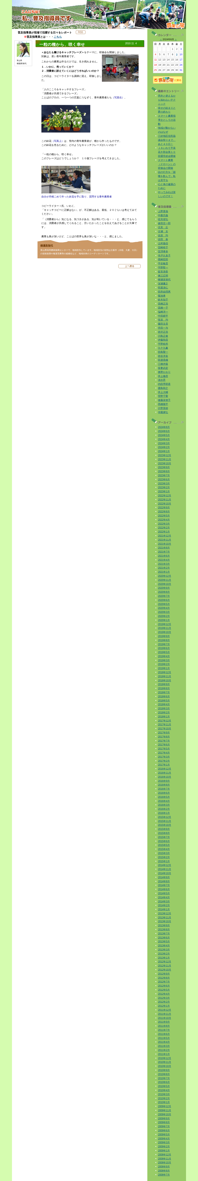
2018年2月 (164, 712)
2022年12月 (164, 495)
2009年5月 (164, 1134)
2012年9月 (164, 973)
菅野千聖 (163, 396)
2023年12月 (164, 455)
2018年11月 (164, 676)
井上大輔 (163, 392)
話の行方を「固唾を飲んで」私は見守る (167, 176)
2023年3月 (164, 483)
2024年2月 (164, 447)
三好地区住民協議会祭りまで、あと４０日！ (167, 139)
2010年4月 (164, 1090)
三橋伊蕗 (163, 363)
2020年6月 (164, 600)
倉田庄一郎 (164, 223)
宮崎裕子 (163, 247)
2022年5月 (164, 515)
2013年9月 (164, 925)
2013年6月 (164, 937)
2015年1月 (164, 861)
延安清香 (163, 271)
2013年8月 (164, 929)
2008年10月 (164, 1162)
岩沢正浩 (163, 331)
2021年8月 (164, 547)
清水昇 (162, 380)
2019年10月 (164, 632)
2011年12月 (164, 1009)
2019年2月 (164, 664)
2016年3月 (164, 804)
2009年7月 (164, 1126)
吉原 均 (163, 235)
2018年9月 (164, 684)
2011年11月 (164, 1014)
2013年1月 (164, 957)
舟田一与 (163, 327)
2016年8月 (164, 784)
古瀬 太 (163, 231)
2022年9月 (164, 507)
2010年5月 (164, 1086)
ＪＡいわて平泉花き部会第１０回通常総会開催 (167, 151)
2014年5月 (164, 893)
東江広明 (163, 275)
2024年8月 (164, 427)
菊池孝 (162, 295)
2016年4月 (164, 801)
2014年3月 (164, 901)
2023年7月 (164, 475)
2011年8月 (164, 1025)
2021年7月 (164, 551)
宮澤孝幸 (163, 251)
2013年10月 (164, 921)
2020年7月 (164, 596)
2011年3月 (164, 1046)
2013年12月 (164, 913)
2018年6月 (164, 696)
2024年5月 (164, 435)
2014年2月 (164, 905)
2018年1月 (164, 716)
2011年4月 (164, 1042)
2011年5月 (164, 1038)
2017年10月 (164, 728)
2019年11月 (164, 628)
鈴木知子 (163, 299)
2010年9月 (164, 1070)
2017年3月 (164, 756)
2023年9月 (164, 467)
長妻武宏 (163, 368)
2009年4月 (164, 1138)
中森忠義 (163, 215)
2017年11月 (164, 724)
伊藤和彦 (163, 339)
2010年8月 (164, 1074)
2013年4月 (164, 945)
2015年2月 (164, 857)
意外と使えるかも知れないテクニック (167, 99)
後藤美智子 (164, 400)
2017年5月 (164, 748)
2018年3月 (164, 708)
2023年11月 (164, 459)
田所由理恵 (164, 291)
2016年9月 (164, 780)
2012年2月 (164, 1001)
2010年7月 (164, 1078)
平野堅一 (163, 267)
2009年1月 (164, 1150)
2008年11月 (164, 1158)
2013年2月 (164, 953)
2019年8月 (164, 640)
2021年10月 (164, 543)
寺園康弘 (163, 412)
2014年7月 (164, 885)
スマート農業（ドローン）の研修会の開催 (167, 164)
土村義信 (163, 243)
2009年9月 (164, 1118)
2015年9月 (164, 829)
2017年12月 (164, 720)
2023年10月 (164, 463)
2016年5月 (164, 797)
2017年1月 (164, 764)
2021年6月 (164, 555)
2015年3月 (164, 853)
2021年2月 (164, 567)
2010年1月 (164, 1102)
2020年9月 (164, 587)
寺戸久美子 (164, 255)
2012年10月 (164, 969)
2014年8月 (164, 881)
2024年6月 (164, 431)
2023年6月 (164, 479)
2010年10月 (164, 1066)
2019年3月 (164, 660)
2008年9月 (164, 1166)
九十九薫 (163, 347)
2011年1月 (164, 1054)
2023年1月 (164, 491)
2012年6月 (164, 985)
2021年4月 (164, 559)
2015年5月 (164, 845)
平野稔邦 (163, 343)
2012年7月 (164, 981)
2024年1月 (164, 451)
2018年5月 (164, 700)
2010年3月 (164, 1094)
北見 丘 (163, 227)
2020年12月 (164, 575)
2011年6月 (164, 1034)
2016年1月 (164, 813)
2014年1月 (164, 909)
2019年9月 (164, 636)
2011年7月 (164, 1030)
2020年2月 (164, 616)
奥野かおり (164, 372)
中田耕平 (163, 315)
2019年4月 (164, 656)
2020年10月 (164, 584)
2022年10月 (164, 503)
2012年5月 (164, 989)
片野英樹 (163, 408)
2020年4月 (164, 608)
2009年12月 (164, 1106)
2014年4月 (164, 897)
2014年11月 (164, 869)
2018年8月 (164, 688)
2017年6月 (164, 744)
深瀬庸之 (163, 283)
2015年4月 (164, 849)
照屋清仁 (163, 287)
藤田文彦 (163, 323)
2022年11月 (164, 499)
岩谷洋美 (163, 356)
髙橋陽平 (163, 404)
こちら (58, 36)
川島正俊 (163, 335)
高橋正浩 (163, 303)
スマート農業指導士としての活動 (167, 119)
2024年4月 (164, 439)
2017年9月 (164, 732)
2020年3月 (164, 612)
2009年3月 (164, 1142)
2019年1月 (164, 668)
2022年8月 (164, 511)
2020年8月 (164, 591)
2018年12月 (164, 672)
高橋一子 (163, 307)
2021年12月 (164, 535)
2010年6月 (164, 1082)
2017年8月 (164, 736)
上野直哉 (163, 211)
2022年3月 (164, 523)
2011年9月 (164, 1021)
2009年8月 (164, 1122)
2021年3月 (164, 563)
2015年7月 (164, 837)
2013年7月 (164, 933)
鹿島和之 (163, 388)
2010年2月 (164, 1098)
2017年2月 (164, 760)
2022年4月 (164, 519)
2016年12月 (164, 768)
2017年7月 (164, 740)
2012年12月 (164, 961)
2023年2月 (164, 487)
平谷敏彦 (163, 263)
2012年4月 (164, 993)
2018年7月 (164, 692)
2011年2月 (164, 1050)
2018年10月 (164, 680)
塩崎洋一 (163, 311)
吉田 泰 (163, 239)
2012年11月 (164, 965)
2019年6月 (164, 648)
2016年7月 (164, 788)
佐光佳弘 (163, 219)
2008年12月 (164, 1154)
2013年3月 (164, 949)
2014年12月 (164, 865)
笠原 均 (163, 319)
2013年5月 (164, 941)
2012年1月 (164, 1005)
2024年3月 (164, 443)
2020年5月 (164, 604)
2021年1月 (164, 571)
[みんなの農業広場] (167, 82)
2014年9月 (164, 877)
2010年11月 (164, 1062)
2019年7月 (164, 644)
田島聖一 (163, 352)
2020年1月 (164, 620)
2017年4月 (164, 752)
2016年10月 (164, 776)
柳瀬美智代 (46, 245)
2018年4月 (164, 704)
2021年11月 (164, 539)
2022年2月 (164, 527)
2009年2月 (164, 1146)
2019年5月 (164, 652)
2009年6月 (164, 1130)
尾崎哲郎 (163, 259)
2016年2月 (164, 808)
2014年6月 (164, 889)
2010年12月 (164, 1058)
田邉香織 (163, 359)
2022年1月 (164, 531)
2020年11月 (164, 580)
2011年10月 (164, 1018)
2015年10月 (164, 825)
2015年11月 (164, 821)
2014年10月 (164, 873)
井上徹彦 (163, 376)
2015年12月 (164, 817)
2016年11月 (164, 772)
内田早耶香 (164, 384)
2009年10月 (164, 1114)
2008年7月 (164, 1174)
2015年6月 (164, 841)
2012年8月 (164, 977)
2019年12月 (164, 624)
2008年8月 (164, 1170)
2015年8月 (164, 833)
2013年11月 (164, 917)
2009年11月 (164, 1110)
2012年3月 (164, 997)
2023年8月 (164, 471)
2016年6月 (164, 792)
